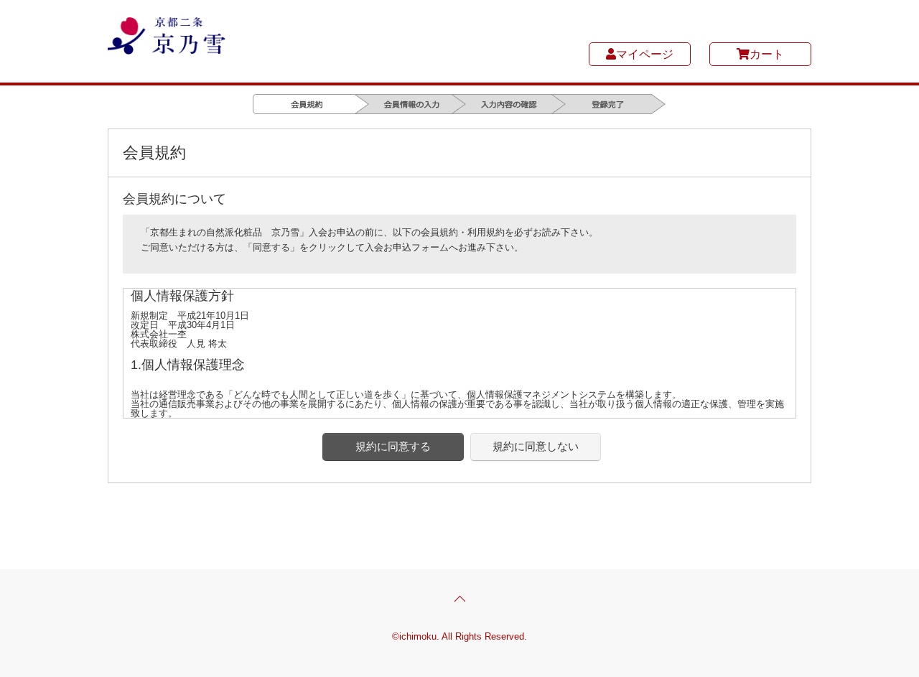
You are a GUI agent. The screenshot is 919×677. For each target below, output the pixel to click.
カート (767, 54)
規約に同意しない (536, 446)
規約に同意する (393, 446)
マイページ (644, 54)
